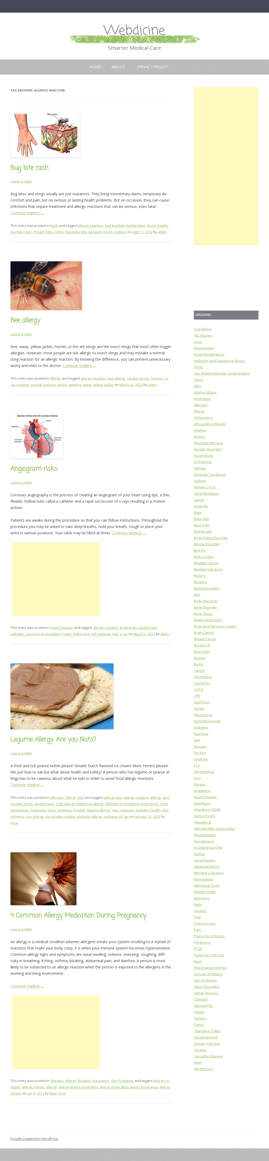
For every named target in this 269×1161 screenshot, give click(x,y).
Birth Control (204, 556)
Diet (81, 797)
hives (52, 810)
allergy (155, 797)
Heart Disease (61, 627)
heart (67, 633)
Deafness (202, 702)
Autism (199, 499)
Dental (199, 708)
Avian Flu (201, 506)
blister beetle (157, 225)
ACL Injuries (203, 335)
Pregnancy (100, 1080)
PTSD (198, 948)
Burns (198, 664)
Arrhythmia (202, 461)
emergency (150, 803)
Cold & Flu (201, 683)
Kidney (199, 853)
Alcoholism (202, 398)
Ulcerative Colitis (207, 1030)
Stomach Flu (203, 1005)
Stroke (199, 1012)
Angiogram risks (34, 469)
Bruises (200, 657)
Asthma (200, 480)
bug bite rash (21, 231)
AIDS (197, 386)
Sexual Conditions (208, 974)
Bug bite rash (29, 168)
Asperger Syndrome (210, 474)
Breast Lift (202, 645)
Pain (197, 929)
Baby (198, 512)
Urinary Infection (207, 1043)
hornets (157, 378)
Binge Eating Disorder (211, 537)
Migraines (202, 898)
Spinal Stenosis (206, 993)
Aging (198, 379)
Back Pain (201, 525)
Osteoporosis (205, 923)
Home (95, 66)
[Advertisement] (56, 579)
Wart (197, 1062)
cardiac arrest (138, 378)
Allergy (55, 378)
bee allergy (116, 378)
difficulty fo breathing (122, 803)
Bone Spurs (203, 613)
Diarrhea (201, 733)
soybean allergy (89, 816)
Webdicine (134, 31)
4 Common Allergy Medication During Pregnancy (78, 915)
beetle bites (135, 225)
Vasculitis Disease (208, 1056)
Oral (197, 917)
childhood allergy (90, 803)
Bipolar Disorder (207, 544)
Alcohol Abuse (205, 392)
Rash (54, 225)
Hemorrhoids (204, 816)
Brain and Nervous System (215, 626)
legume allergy (98, 810)
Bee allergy (25, 320)
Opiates (200, 910)
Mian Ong (57, 1093)
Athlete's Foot (204, 487)
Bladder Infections (208, 569)
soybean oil (113, 816)
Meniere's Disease (209, 872)
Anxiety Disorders (208, 449)
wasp (87, 384)
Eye (197, 765)
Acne (198, 341)
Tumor (199, 1024)
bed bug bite (115, 225)
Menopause (203, 879)
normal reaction (43, 384)
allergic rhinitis (33, 1087)
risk (115, 633)
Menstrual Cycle (206, 885)
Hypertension (205, 834)
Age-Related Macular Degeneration (222, 373)
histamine (38, 810)
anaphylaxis (44, 803)
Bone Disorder (205, 607)
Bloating (84, 1080)
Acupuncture (204, 348)
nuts (115, 810)
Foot (197, 778)
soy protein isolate (60, 816)
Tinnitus (200, 1018)
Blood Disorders (207, 588)
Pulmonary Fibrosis (209, 955)
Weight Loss (203, 1068)
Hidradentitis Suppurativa (214, 828)
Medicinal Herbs (207, 866)
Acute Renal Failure (209, 354)
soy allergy (35, 816)
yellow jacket (103, 384)
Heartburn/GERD (207, 809)
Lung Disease (204, 860)
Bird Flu (199, 550)
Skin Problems (122, 1080)
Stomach (201, 999)
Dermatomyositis (207, 721)
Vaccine (200, 1049)
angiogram (128, 627)
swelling (74, 384)
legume (79, 810)
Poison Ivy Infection (209, 936)
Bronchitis (202, 651)
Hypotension (204, 841)
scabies (120, 231)
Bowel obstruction (208, 620)
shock (62, 384)
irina (14, 822)
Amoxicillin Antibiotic (210, 424)
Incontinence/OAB (208, 847)
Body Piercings (205, 601)
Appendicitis (203, 455)
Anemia (200, 430)
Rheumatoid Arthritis (210, 967)
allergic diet (113, 797)
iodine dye (81, 633)
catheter (17, 633)
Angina (199, 436)
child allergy (65, 803)
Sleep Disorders (207, 986)
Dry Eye (200, 752)
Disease (200, 746)
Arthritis (200, 468)
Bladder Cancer (206, 563)
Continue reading (27, 212)
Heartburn (202, 803)
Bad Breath (203, 531)
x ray (124, 633)
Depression (203, 714)
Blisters (200, 575)
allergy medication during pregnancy (129, 1087)
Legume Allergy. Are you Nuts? (53, 739)
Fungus (199, 784)
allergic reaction (90, 225)
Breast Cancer (205, 638)
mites (59, 231)
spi (126, 816)
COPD (198, 689)
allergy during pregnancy (78, 1087)
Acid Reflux (202, 329)
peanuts (127, 810)
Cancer (199, 670)
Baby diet (201, 518)
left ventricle (101, 633)
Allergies (57, 797)
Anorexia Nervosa (208, 442)
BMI (197, 594)
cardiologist (147, 627)
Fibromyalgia (204, 771)
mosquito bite (76, 231)
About (118, 66)
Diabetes (201, 727)
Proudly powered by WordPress (34, 1138)
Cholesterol (203, 676)
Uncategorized (205, 1037)
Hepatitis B (202, 822)
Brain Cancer (204, 632)
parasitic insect (100, 231)
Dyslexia (201, 759)
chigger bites (43, 231)
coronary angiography (43, 633)
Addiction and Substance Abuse (219, 360)
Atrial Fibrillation (206, 493)
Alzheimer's (203, 417)
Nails (198, 904)
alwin (162, 231)
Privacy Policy (152, 66)
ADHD (198, 367)
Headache (202, 790)
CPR (197, 695)
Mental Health (205, 891)
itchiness (65, 810)
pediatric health (148, 810)
